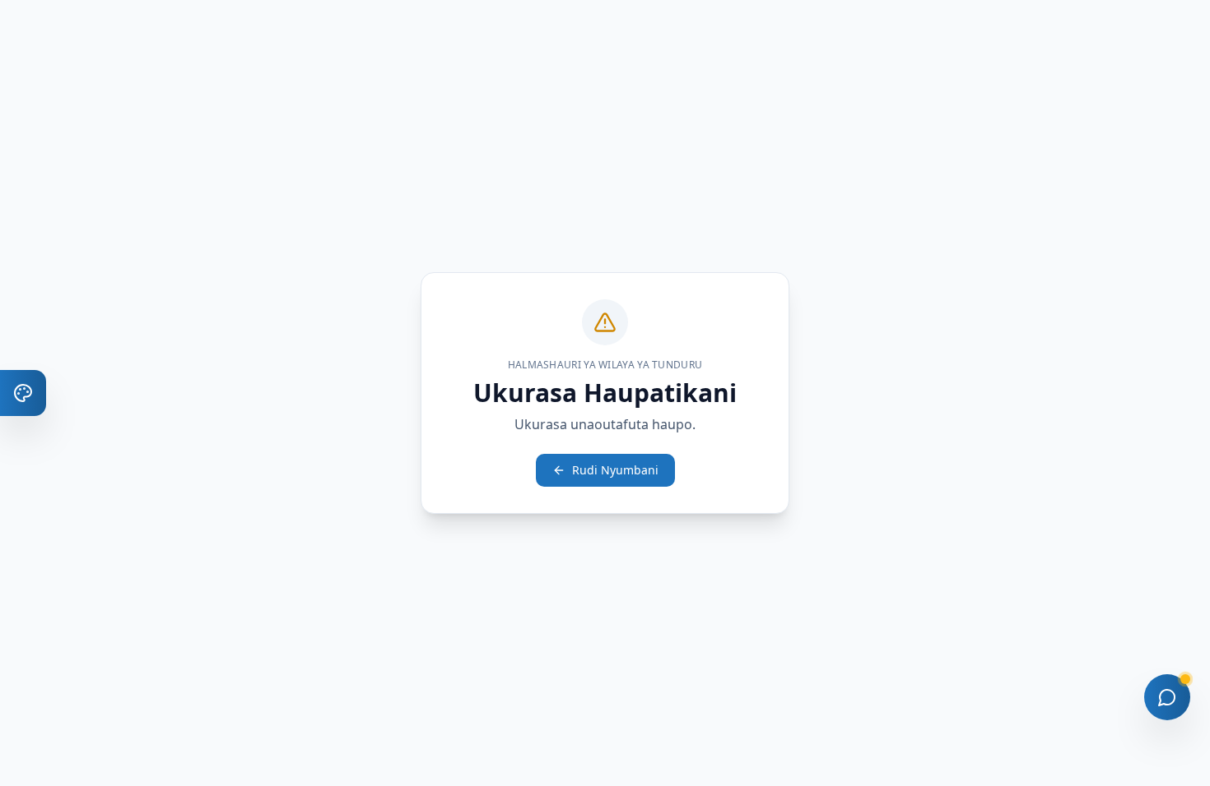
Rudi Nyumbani (615, 470)
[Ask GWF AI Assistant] (1167, 697)
